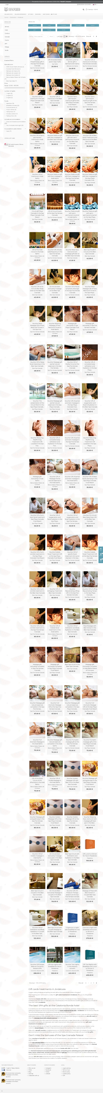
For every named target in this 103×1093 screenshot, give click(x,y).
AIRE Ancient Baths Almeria (15, 67)
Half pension (10, 111)
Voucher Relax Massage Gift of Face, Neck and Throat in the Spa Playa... (90, 289)
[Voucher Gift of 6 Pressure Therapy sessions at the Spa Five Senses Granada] (72, 881)
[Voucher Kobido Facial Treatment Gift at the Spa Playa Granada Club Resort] (55, 542)
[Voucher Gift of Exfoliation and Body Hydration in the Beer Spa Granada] (72, 616)
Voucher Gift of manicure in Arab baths (37, 176)
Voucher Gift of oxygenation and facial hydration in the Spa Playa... (54, 518)
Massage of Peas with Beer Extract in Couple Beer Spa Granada (90, 893)
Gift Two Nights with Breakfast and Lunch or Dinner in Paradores (90, 967)
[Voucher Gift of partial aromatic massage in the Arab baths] (72, 467)
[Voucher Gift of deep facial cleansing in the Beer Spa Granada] (37, 352)
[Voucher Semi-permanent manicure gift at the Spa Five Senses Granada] (90, 87)
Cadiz (6, 30)
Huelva (7, 40)
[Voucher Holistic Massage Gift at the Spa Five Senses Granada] (72, 807)
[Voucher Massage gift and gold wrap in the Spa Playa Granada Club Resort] (90, 769)
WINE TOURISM (46, 14)
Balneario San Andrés (13, 75)
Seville (6, 50)
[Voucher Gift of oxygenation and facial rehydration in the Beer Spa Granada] (90, 391)
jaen (6, 43)
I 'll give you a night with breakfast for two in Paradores (72, 929)
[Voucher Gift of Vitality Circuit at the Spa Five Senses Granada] (72, 352)
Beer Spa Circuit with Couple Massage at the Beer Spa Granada (54, 929)
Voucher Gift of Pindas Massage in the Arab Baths (55, 780)
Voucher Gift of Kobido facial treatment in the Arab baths (55, 629)
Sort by (31, 36)
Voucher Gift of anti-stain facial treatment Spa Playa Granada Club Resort (37, 518)
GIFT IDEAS (30, 14)
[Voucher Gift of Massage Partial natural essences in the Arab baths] (55, 467)
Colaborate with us (33, 1075)
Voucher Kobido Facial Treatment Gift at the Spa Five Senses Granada (89, 555)
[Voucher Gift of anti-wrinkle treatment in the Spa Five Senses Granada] (37, 616)
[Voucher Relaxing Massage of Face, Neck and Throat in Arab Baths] (55, 314)
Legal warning (66, 1068)
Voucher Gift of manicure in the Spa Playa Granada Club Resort (37, 99)
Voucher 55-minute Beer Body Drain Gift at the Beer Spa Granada (90, 518)
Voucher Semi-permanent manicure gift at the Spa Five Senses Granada (90, 100)
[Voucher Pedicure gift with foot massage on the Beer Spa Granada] (55, 126)
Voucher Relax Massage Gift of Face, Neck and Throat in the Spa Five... (37, 326)
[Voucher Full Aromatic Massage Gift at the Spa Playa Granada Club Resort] (90, 693)
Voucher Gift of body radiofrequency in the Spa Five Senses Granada (55, 252)
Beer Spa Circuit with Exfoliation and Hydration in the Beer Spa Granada (72, 857)
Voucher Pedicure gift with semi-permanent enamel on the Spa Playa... (89, 214)
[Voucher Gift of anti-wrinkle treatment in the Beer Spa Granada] (37, 579)
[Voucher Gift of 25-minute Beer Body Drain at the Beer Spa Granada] (37, 277)
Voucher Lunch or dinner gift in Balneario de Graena (72, 62)
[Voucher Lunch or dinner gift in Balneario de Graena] (72, 50)
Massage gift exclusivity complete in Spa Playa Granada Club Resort (55, 667)
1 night (9, 93)
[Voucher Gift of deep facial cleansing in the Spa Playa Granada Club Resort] (90, 467)
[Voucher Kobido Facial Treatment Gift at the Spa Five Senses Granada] (90, 542)
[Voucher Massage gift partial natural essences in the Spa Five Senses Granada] (55, 352)
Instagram (48, 1068)
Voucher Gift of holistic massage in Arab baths (37, 856)
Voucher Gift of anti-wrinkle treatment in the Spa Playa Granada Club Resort (37, 555)
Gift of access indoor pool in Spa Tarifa (55, 60)
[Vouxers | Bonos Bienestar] (12, 9)
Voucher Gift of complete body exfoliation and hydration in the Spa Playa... (90, 366)
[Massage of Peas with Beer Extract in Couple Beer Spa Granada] (90, 881)
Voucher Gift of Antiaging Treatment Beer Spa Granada (54, 591)
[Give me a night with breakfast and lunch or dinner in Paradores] (90, 918)
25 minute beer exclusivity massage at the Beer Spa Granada (54, 289)
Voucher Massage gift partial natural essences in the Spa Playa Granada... (54, 404)
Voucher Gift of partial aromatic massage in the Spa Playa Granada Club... (72, 404)
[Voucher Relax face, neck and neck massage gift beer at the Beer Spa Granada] (72, 240)
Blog (29, 1072)
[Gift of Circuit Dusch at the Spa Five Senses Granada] (55, 201)
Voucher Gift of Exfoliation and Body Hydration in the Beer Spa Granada (72, 629)
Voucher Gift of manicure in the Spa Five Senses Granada (90, 62)
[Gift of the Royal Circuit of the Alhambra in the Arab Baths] (37, 769)
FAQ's (30, 1070)
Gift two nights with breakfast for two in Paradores (54, 966)
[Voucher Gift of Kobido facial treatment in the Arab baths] (55, 616)
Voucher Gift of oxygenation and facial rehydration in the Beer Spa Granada (89, 404)
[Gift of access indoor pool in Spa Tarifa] (55, 50)
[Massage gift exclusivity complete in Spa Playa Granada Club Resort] (55, 655)
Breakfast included (12, 105)
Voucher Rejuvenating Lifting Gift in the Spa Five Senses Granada (72, 592)
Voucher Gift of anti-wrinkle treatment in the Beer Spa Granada (37, 591)
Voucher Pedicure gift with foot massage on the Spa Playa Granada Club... (89, 177)
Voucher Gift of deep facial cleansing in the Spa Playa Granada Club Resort (89, 479)
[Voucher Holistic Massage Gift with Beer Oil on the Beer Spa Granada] (72, 769)
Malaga (7, 47)
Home (6, 17)
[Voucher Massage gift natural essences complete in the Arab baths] (55, 730)
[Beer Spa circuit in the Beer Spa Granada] (72, 655)
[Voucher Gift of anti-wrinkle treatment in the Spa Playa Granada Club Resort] (37, 542)
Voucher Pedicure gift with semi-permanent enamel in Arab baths (72, 214)
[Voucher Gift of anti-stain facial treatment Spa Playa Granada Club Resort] (37, 506)
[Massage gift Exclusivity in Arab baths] (37, 467)
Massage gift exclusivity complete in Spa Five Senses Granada (37, 667)
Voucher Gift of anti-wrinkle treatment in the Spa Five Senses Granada (37, 629)
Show (51, 36)
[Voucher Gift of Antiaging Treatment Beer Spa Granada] (55, 579)
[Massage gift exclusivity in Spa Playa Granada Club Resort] (72, 314)
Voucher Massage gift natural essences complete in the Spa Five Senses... (37, 706)
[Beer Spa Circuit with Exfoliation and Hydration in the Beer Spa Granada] (72, 844)
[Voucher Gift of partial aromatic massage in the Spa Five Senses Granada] (72, 428)
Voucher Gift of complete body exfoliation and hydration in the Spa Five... (55, 442)
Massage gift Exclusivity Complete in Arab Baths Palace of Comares (90, 667)
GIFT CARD (54, 14)
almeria (7, 26)
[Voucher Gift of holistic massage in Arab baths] (37, 844)
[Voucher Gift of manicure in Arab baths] (37, 165)
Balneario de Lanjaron (13, 73)
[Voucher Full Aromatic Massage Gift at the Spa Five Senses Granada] (55, 693)
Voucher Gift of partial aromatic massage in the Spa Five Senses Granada (72, 440)
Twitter (47, 1072)
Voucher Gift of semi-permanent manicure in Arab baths (37, 138)
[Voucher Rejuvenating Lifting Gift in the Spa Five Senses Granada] (72, 579)
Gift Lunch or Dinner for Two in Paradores (90, 855)
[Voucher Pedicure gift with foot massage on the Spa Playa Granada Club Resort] (90, 165)
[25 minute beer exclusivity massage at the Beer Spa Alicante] (3, 1074)
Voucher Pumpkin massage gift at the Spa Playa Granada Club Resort (89, 743)
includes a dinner (12, 114)
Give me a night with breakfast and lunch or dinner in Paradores (90, 930)
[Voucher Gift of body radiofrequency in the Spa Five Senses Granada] (55, 240)
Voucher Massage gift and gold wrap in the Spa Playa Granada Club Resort (89, 781)
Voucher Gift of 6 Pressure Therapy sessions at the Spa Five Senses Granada (72, 893)
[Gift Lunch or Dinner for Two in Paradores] (90, 844)
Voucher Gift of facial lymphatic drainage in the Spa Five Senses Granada (72, 289)
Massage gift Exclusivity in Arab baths (37, 478)
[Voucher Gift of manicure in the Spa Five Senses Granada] (90, 50)
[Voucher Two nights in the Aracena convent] (72, 955)
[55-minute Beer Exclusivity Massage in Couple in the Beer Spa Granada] (55, 881)
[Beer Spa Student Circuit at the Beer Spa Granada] (90, 240)
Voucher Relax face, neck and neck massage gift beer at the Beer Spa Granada (72, 252)
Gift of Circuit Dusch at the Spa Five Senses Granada (54, 213)
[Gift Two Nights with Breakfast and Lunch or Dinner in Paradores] (90, 955)
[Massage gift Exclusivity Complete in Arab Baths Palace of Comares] (90, 655)
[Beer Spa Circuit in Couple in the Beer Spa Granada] (37, 881)
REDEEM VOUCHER (85, 4)
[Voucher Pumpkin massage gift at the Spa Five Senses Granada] (72, 730)
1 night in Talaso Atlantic (12, 1068)
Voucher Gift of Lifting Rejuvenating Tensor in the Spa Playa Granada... (89, 592)
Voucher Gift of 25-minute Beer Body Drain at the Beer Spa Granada (37, 289)
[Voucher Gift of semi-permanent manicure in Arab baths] (37, 126)
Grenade (7, 37)
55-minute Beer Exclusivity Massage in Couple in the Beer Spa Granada (54, 893)
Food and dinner (11, 107)
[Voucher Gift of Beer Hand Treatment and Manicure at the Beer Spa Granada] (90, 126)
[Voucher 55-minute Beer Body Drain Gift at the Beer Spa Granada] (90, 506)
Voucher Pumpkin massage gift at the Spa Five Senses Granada (72, 743)
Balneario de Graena (13, 71)
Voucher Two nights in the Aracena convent (72, 966)
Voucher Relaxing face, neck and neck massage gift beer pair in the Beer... (89, 820)
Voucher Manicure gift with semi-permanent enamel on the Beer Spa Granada (72, 139)
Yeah (8, 131)
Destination (13, 17)
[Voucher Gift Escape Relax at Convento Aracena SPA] (37, 955)
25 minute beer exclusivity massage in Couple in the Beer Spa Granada (55, 857)
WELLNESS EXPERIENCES (20, 14)
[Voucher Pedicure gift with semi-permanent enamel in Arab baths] (72, 201)
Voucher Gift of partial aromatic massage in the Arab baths (72, 478)
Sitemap (30, 1073)
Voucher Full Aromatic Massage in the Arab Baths (37, 742)
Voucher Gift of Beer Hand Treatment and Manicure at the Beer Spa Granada (90, 138)
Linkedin (47, 1073)
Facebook (48, 1070)
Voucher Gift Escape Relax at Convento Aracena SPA (37, 966)
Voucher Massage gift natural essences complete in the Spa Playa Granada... (72, 706)
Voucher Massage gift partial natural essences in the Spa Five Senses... (54, 365)
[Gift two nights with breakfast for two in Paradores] (55, 955)
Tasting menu (11, 116)
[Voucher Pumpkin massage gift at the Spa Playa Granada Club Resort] (90, 730)
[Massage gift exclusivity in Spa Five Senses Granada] (90, 314)
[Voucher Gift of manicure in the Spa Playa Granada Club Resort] (37, 87)
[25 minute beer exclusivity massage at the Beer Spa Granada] (55, 277)
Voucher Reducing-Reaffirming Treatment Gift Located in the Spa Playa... (89, 442)
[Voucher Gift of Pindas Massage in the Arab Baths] (55, 769)
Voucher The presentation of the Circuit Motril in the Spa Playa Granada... (37, 404)
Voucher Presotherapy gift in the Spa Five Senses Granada (37, 62)
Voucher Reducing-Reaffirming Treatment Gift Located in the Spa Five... (37, 442)
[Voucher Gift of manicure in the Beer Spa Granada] (55, 87)
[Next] (96, 36)
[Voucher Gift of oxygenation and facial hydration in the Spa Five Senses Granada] (72, 506)
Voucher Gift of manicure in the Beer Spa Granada (55, 98)
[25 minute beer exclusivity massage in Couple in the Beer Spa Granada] (55, 844)
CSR (63, 1075)
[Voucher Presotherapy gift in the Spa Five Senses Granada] (37, 50)
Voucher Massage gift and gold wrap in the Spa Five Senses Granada (37, 820)
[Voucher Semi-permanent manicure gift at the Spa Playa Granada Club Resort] (72, 87)
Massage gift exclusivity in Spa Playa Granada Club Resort (72, 326)
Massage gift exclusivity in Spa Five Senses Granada (90, 325)
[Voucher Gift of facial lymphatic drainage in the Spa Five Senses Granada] (72, 277)
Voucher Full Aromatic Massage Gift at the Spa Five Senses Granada (55, 706)
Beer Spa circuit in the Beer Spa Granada (72, 665)
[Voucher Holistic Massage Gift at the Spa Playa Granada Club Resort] (55, 807)
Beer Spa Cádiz (11, 81)
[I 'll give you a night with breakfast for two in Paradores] (72, 918)
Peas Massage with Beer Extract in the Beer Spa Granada (89, 628)
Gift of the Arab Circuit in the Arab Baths (37, 252)
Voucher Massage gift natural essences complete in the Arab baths (54, 743)
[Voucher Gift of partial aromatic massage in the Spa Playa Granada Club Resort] (72, 391)
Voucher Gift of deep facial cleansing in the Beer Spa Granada (37, 364)
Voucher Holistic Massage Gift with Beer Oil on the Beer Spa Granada (72, 781)
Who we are (31, 1068)
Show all (88, 36)
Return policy (66, 1072)
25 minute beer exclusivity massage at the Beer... (13, 1074)
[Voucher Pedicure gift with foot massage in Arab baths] (55, 165)
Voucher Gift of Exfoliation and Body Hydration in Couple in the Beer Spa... (37, 930)
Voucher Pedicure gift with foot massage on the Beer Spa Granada (54, 137)
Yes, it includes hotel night (14, 125)
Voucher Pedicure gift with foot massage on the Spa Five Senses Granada (72, 177)
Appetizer (10, 103)
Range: (6, 85)
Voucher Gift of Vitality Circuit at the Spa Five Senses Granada (72, 365)
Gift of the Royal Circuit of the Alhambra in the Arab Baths (37, 781)
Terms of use (66, 1070)
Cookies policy (66, 1073)
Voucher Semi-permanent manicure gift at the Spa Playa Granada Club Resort (72, 100)
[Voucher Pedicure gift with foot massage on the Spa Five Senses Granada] (72, 165)
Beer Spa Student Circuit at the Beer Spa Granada (90, 252)
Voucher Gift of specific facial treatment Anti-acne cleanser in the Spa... (72, 555)
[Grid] (64, 36)
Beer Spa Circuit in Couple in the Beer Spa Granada (37, 893)
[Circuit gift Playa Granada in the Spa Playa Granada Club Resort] (37, 201)
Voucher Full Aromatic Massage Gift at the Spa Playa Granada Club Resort (90, 706)
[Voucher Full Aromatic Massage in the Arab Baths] (37, 730)
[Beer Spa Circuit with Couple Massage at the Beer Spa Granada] (55, 918)
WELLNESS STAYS (8, 14)
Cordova (7, 33)
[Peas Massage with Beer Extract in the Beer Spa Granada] (90, 616)
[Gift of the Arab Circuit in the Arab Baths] (37, 240)
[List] (67, 36)
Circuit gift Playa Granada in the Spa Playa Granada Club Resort (37, 214)
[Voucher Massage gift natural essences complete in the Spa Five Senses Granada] (37, 693)
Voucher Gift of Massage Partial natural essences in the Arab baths (54, 479)
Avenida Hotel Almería (13, 69)
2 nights (9, 95)
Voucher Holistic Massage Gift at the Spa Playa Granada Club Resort (54, 820)
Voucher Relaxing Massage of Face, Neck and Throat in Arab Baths (54, 326)
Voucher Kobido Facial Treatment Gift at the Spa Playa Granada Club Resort (55, 555)
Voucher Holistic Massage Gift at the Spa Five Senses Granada (72, 820)
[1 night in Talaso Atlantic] (3, 1069)
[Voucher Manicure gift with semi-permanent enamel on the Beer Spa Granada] (72, 126)
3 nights (9, 97)
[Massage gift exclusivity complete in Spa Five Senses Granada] (37, 655)
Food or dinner (11, 109)
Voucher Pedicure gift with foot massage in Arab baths (54, 176)
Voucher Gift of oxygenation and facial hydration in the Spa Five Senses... (72, 518)
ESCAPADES (38, 14)
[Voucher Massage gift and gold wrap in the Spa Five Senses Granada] (37, 807)
